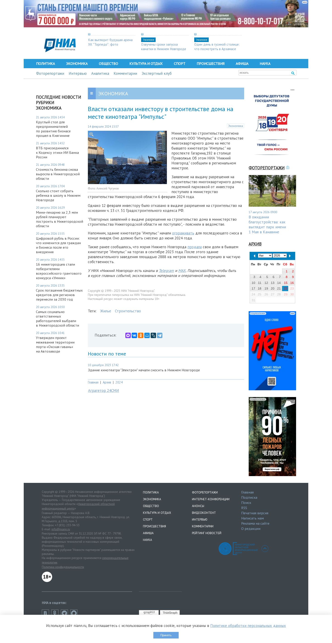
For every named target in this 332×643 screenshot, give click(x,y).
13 (272, 283)
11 (259, 283)
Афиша (242, 63)
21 (279, 288)
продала (194, 246)
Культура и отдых (146, 63)
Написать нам (252, 518)
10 (253, 283)
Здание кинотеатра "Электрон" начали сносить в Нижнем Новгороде (144, 370)
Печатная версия (254, 513)
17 (253, 288)
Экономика (77, 63)
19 (266, 288)
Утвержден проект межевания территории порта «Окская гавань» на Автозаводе (55, 344)
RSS (244, 507)
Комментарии (125, 73)
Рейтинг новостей (206, 533)
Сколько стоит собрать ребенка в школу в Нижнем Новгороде (58, 195)
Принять (166, 635)
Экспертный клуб (157, 73)
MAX (182, 270)
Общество (108, 63)
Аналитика (100, 73)
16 (292, 283)
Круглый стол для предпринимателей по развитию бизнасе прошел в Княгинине (53, 129)
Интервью (78, 73)
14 (279, 283)
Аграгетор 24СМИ (103, 390)
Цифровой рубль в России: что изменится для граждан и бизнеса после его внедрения (58, 245)
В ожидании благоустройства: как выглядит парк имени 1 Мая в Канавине (267, 224)
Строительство (128, 311)
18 (259, 288)
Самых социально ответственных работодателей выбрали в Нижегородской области (57, 318)
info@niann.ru (60, 529)
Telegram (166, 270)
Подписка (249, 497)
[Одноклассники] (140, 335)
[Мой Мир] (147, 335)
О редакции (250, 528)
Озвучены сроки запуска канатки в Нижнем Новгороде (163, 46)
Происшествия (210, 63)
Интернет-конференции (210, 499)
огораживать (183, 233)
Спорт (179, 63)
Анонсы (198, 506)
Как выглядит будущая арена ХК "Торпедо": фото (110, 42)
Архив (107, 382)
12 (266, 283)
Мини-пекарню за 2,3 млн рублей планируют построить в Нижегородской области (59, 219)
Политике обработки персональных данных (248, 625)
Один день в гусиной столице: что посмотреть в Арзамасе (217, 46)
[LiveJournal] (153, 335)
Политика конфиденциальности (63, 567)
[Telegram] (159, 335)
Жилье (105, 311)
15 (286, 283)
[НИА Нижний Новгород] (60, 50)
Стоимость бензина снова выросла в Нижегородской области (58, 174)
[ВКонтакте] (134, 335)
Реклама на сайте (255, 523)
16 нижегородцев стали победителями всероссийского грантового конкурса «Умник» (59, 271)
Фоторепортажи (50, 73)
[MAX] (128, 335)
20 (272, 288)
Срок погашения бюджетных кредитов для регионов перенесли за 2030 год (59, 295)
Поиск (246, 502)
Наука (265, 63)
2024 (119, 382)
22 (286, 288)
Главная (93, 382)
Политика (45, 63)
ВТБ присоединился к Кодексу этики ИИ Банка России (57, 152)
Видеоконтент (204, 513)
